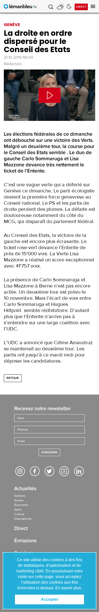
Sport (18, 509)
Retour (13, 378)
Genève (19, 496)
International (22, 519)
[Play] (49, 95)
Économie (21, 505)
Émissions (25, 541)
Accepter (49, 599)
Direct (81, 6)
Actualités (25, 489)
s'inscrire (49, 452)
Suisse (18, 500)
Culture (19, 514)
